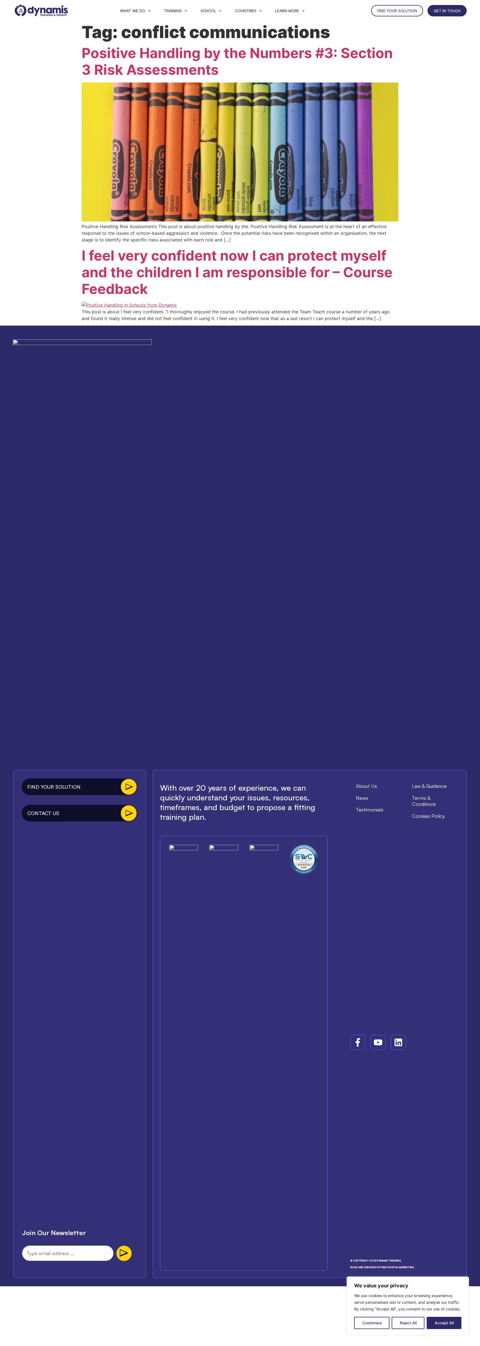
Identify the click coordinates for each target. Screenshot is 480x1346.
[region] (408, 1306)
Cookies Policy (428, 816)
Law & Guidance (429, 786)
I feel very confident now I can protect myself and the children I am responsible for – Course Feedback (237, 272)
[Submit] (124, 1253)
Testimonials (369, 809)
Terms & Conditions (424, 801)
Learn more (287, 10)
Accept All (444, 1322)
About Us (366, 786)
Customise (372, 1322)
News (362, 798)
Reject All (408, 1322)
